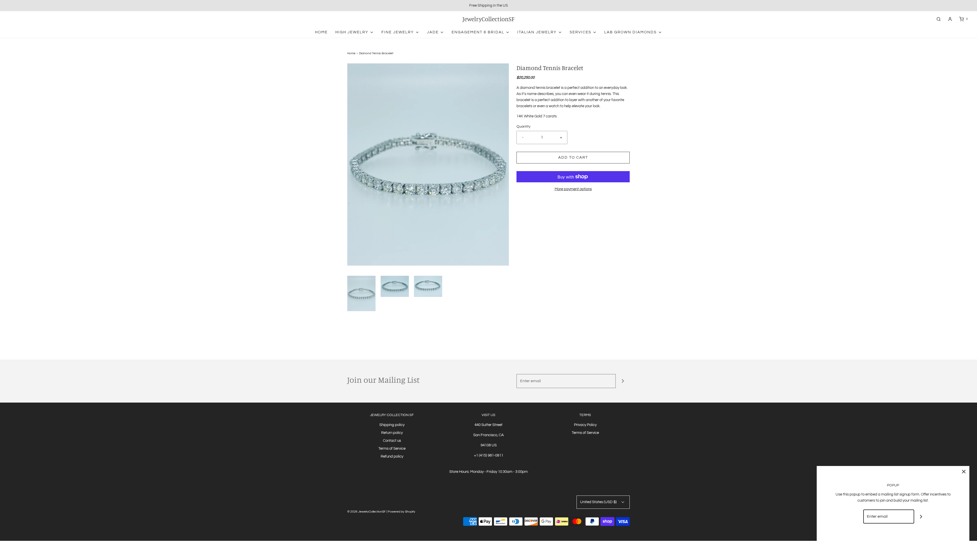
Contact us (392, 441)
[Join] (623, 381)
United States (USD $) (598, 502)
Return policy (392, 433)
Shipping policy (392, 425)
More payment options (573, 189)
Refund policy (392, 456)
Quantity (523, 126)
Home (321, 32)
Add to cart (573, 157)
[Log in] (950, 19)
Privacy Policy (585, 425)
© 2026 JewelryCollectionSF (366, 511)
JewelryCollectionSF (488, 19)
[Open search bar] (938, 19)
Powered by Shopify (401, 511)
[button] (361, 293)
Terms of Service (392, 448)
